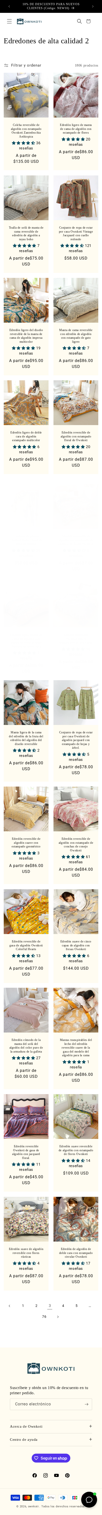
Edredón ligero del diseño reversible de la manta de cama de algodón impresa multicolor (26, 335)
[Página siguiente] (57, 1316)
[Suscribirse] (86, 1404)
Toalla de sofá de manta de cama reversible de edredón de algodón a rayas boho (26, 233)
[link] (49, 1305)
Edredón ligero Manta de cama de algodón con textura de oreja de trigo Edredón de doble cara (26, 640)
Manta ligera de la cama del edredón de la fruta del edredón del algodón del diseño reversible (26, 738)
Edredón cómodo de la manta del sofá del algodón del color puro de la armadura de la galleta (26, 1045)
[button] (9, 21)
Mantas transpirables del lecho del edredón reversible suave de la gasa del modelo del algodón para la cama (76, 1047)
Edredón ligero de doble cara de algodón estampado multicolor (26, 436)
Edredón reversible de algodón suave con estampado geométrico (26, 842)
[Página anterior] (9, 1305)
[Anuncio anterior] (9, 6)
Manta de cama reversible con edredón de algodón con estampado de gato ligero (75, 335)
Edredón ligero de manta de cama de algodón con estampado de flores (76, 128)
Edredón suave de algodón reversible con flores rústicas (26, 1252)
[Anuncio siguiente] (92, 6)
